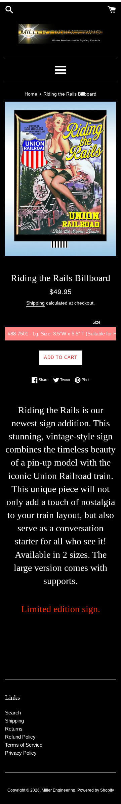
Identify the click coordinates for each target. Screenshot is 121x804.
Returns (14, 729)
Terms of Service (23, 745)
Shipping (35, 303)
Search (13, 712)
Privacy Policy (21, 753)
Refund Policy (20, 737)
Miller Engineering (58, 790)
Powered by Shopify (95, 790)
